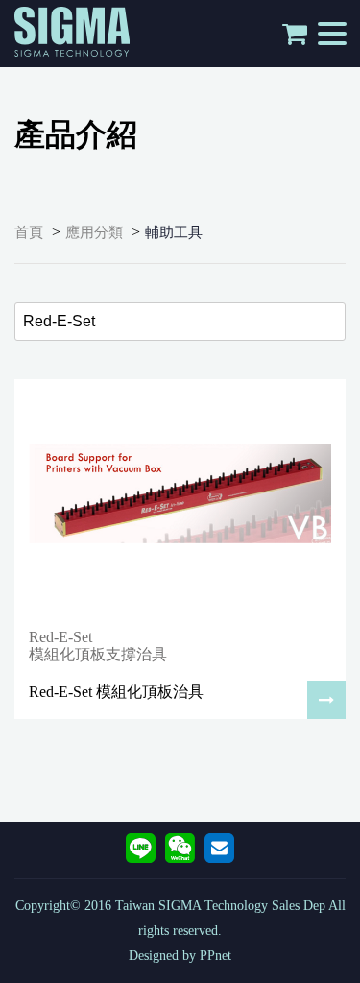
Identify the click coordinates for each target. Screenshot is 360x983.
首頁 (28, 232)
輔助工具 (174, 232)
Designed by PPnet (180, 955)
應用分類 (94, 232)
